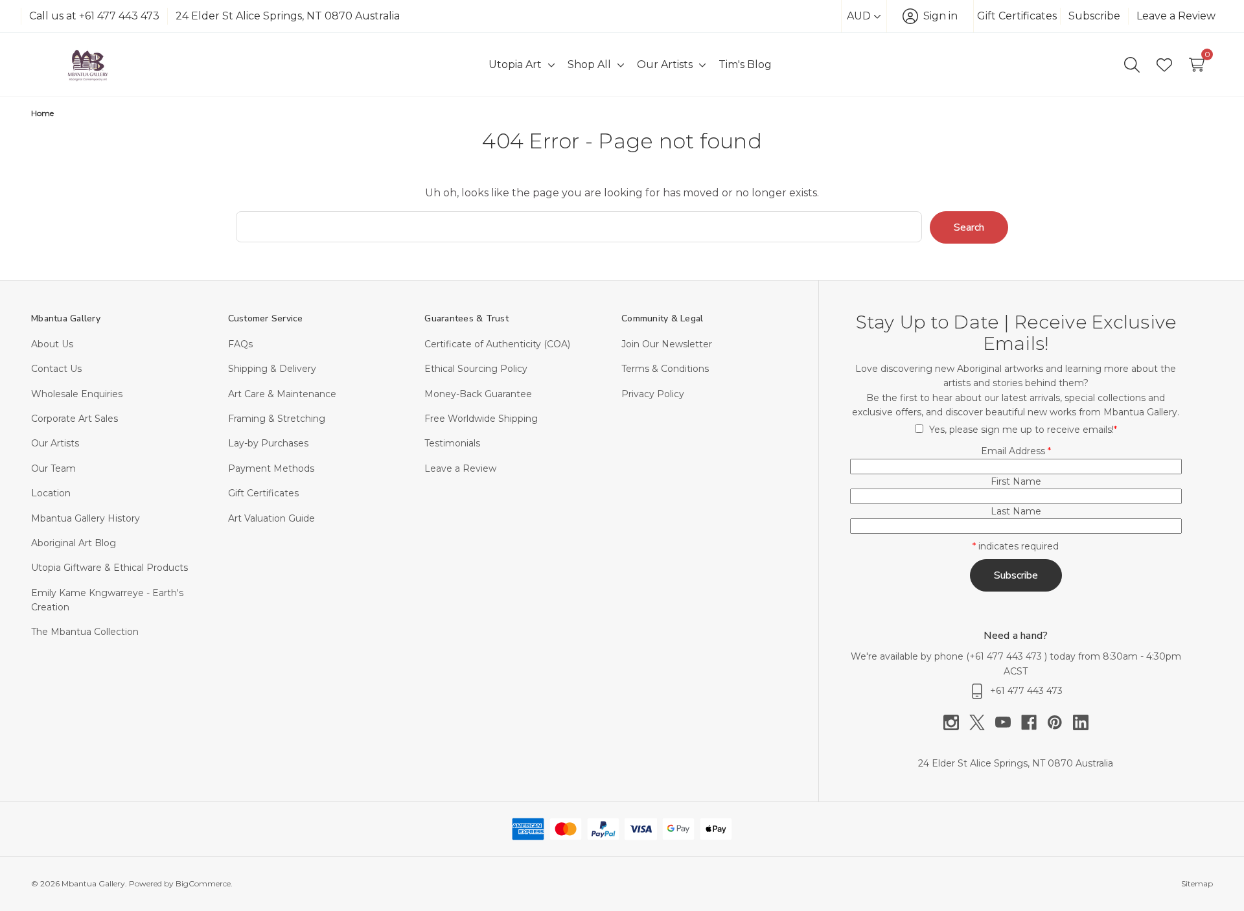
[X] (982, 722)
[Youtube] (1008, 722)
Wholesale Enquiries (76, 394)
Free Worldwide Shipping (481, 418)
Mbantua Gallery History (85, 518)
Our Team (53, 468)
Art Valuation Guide (271, 518)
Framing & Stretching (276, 418)
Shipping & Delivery (272, 369)
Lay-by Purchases (268, 443)
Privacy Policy (652, 394)
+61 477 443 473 (1006, 656)
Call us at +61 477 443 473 (94, 16)
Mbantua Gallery (65, 318)
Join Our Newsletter (666, 344)
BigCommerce (203, 883)
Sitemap (1197, 883)
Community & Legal (662, 318)
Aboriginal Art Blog (73, 543)
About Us (52, 344)
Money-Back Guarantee (478, 394)
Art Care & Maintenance (282, 394)
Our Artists (55, 443)
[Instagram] (956, 722)
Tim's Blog (745, 64)
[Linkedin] (1080, 722)
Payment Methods (271, 468)
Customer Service (265, 318)
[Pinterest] (1060, 722)
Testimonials (452, 443)
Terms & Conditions (665, 369)
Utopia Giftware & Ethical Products (109, 567)
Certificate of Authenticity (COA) (497, 344)
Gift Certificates (1017, 16)
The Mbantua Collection (85, 632)
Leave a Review (1175, 16)
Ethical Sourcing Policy (475, 369)
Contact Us (56, 369)
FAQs (240, 344)
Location (51, 493)
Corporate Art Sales (74, 418)
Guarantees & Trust (466, 318)
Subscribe (1094, 16)
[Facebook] (1034, 722)
